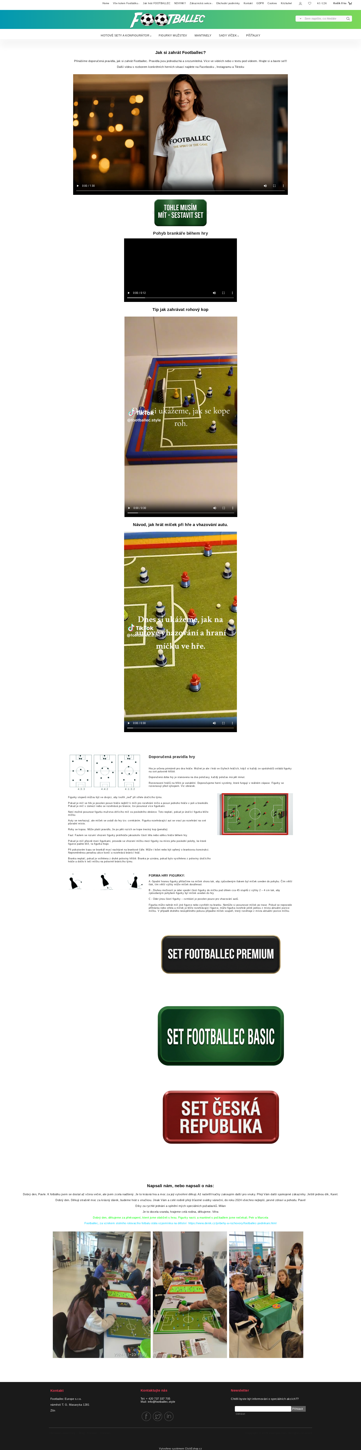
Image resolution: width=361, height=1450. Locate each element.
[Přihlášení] (300, 3)
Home (105, 3)
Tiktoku (239, 66)
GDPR (260, 3)
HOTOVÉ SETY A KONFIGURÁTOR (125, 35)
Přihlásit (297, 1408)
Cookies (272, 3)
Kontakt (248, 3)
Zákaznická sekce (200, 3)
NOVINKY (180, 3)
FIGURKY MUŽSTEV (173, 35)
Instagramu (224, 66)
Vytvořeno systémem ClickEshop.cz (180, 1448)
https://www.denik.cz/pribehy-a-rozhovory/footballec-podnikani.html (232, 1223)
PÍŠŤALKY (253, 35)
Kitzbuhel (286, 3)
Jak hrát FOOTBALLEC (157, 3)
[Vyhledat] (300, 19)
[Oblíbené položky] (310, 3)
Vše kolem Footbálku (125, 3)
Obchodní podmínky (228, 3)
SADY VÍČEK (228, 35)
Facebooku (206, 66)
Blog (82, 1433)
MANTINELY (203, 35)
